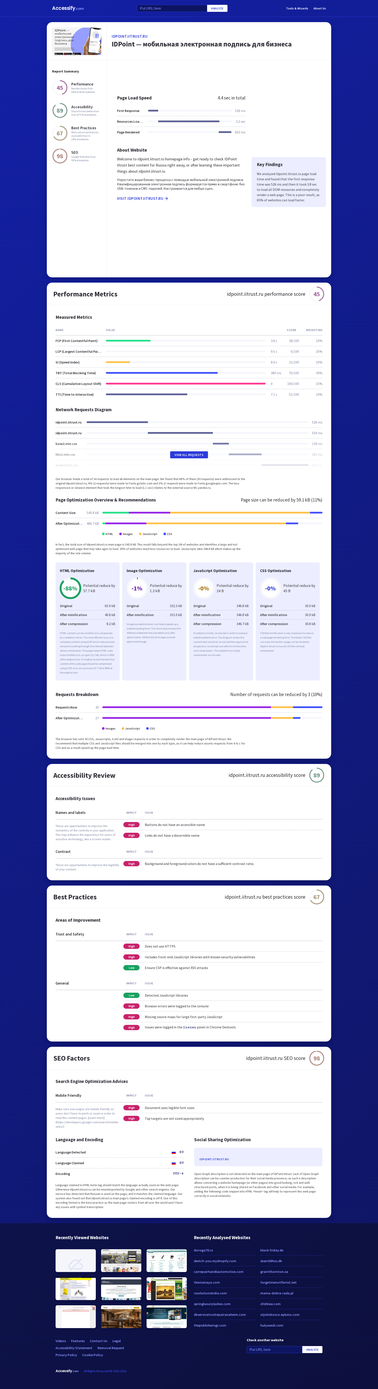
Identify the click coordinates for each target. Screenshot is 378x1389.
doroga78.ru (203, 1250)
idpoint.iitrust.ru (129, 36)
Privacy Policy (66, 1355)
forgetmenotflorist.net (278, 1282)
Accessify (68, 8)
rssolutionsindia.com (210, 1293)
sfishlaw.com (270, 1304)
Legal (116, 1341)
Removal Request (111, 1348)
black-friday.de (271, 1250)
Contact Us (98, 1341)
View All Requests (189, 455)
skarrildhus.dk (271, 1261)
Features (78, 1341)
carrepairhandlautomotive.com (218, 1271)
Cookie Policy (92, 1355)
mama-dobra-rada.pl (276, 1293)
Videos (61, 1341)
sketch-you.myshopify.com (215, 1261)
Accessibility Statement (74, 1348)
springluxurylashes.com (212, 1304)
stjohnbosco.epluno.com (279, 1314)
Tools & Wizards (297, 8)
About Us (319, 8)
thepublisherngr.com (210, 1325)
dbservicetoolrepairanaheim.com (220, 1314)
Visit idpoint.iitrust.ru (140, 198)
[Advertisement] (219, 75)
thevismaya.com (207, 1282)
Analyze (217, 8)
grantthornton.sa (274, 1271)
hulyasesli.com (271, 1325)
